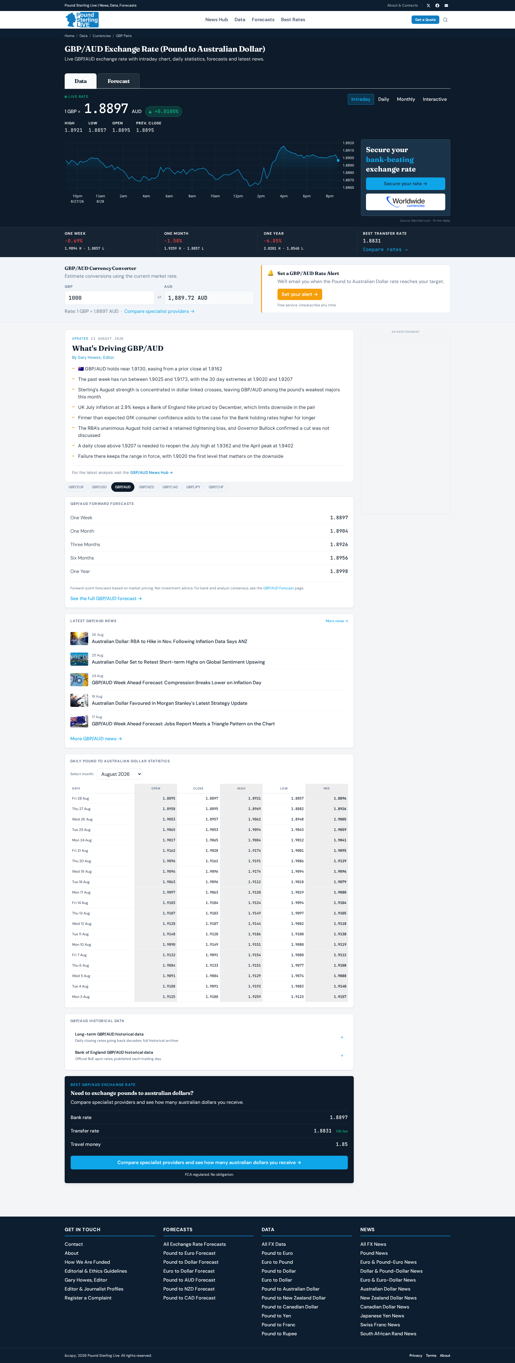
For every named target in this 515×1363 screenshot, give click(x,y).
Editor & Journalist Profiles (94, 1289)
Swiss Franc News (380, 1325)
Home (70, 35)
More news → (337, 621)
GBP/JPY (193, 487)
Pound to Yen (276, 1316)
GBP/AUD (123, 487)
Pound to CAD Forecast (189, 1298)
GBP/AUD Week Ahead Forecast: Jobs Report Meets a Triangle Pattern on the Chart (183, 724)
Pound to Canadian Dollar (290, 1307)
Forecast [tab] (119, 81)
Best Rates (293, 19)
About (71, 1253)
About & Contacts (402, 5)
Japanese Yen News (382, 1316)
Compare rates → (385, 249)
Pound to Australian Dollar (290, 1289)
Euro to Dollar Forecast (189, 1271)
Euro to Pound (277, 1262)
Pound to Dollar (279, 1271)
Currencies (102, 35)
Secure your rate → (405, 183)
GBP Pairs (124, 35)
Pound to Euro (277, 1253)
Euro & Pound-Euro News (388, 1262)
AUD (168, 286)
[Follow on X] (428, 5)
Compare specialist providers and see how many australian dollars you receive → (209, 1162)
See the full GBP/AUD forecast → (106, 598)
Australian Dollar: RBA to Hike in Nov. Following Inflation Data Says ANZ (169, 641)
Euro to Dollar (277, 1280)
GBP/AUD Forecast (278, 588)
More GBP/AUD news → (96, 738)
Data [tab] (81, 81)
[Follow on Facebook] (437, 5)
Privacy (415, 1355)
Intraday (360, 99)
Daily (383, 99)
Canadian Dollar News (384, 1307)
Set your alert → (300, 294)
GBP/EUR (76, 487)
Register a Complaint (88, 1298)
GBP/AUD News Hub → (151, 472)
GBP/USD (99, 487)
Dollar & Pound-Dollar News (391, 1271)
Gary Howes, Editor (86, 1280)
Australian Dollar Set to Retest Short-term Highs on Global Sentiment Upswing (178, 662)
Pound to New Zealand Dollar (294, 1298)
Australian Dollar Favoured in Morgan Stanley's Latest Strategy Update (169, 703)
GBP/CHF (216, 487)
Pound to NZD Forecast (189, 1289)
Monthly (406, 99)
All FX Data (274, 1244)
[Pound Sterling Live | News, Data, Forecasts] (82, 19)
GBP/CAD (170, 487)
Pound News (374, 1253)
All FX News (373, 1244)
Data (240, 19)
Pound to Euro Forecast (189, 1253)
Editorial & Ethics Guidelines (96, 1271)
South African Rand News (388, 1333)
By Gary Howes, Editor (93, 357)
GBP (69, 286)
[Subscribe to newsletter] (446, 5)
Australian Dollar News (385, 1289)
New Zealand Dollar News (388, 1298)
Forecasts (263, 19)
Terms (431, 1355)
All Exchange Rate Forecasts (194, 1244)
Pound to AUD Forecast (189, 1280)
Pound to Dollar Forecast (190, 1262)
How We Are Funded (87, 1262)
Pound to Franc (278, 1325)
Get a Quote (425, 19)
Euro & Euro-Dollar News (388, 1280)
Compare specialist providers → (159, 311)
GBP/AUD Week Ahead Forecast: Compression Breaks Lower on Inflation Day (176, 682)
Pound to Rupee (279, 1333)
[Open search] (445, 20)
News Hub (216, 19)
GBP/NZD (146, 487)
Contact (74, 1244)
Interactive (435, 99)
